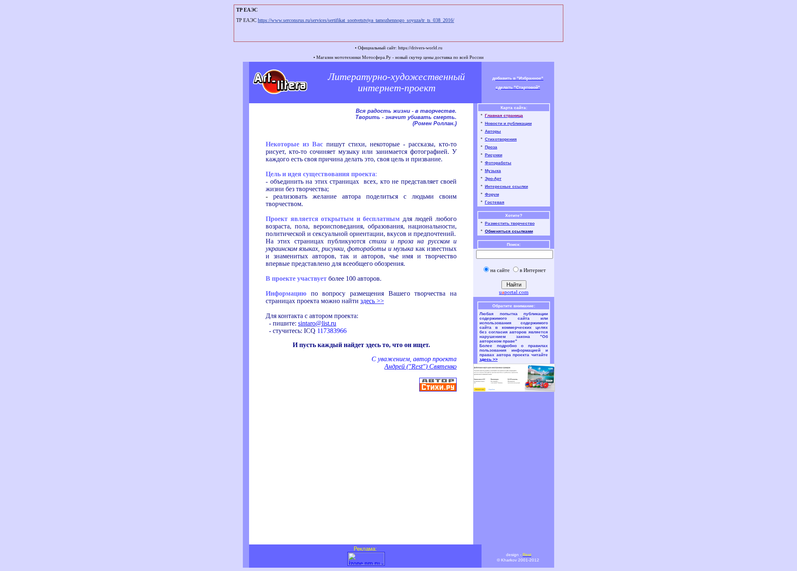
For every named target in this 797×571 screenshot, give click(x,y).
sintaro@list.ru (317, 323)
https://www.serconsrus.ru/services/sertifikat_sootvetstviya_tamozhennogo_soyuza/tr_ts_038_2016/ (356, 20)
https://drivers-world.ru (420, 47)
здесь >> (372, 300)
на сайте (500, 270)
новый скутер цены (414, 57)
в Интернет (533, 270)
